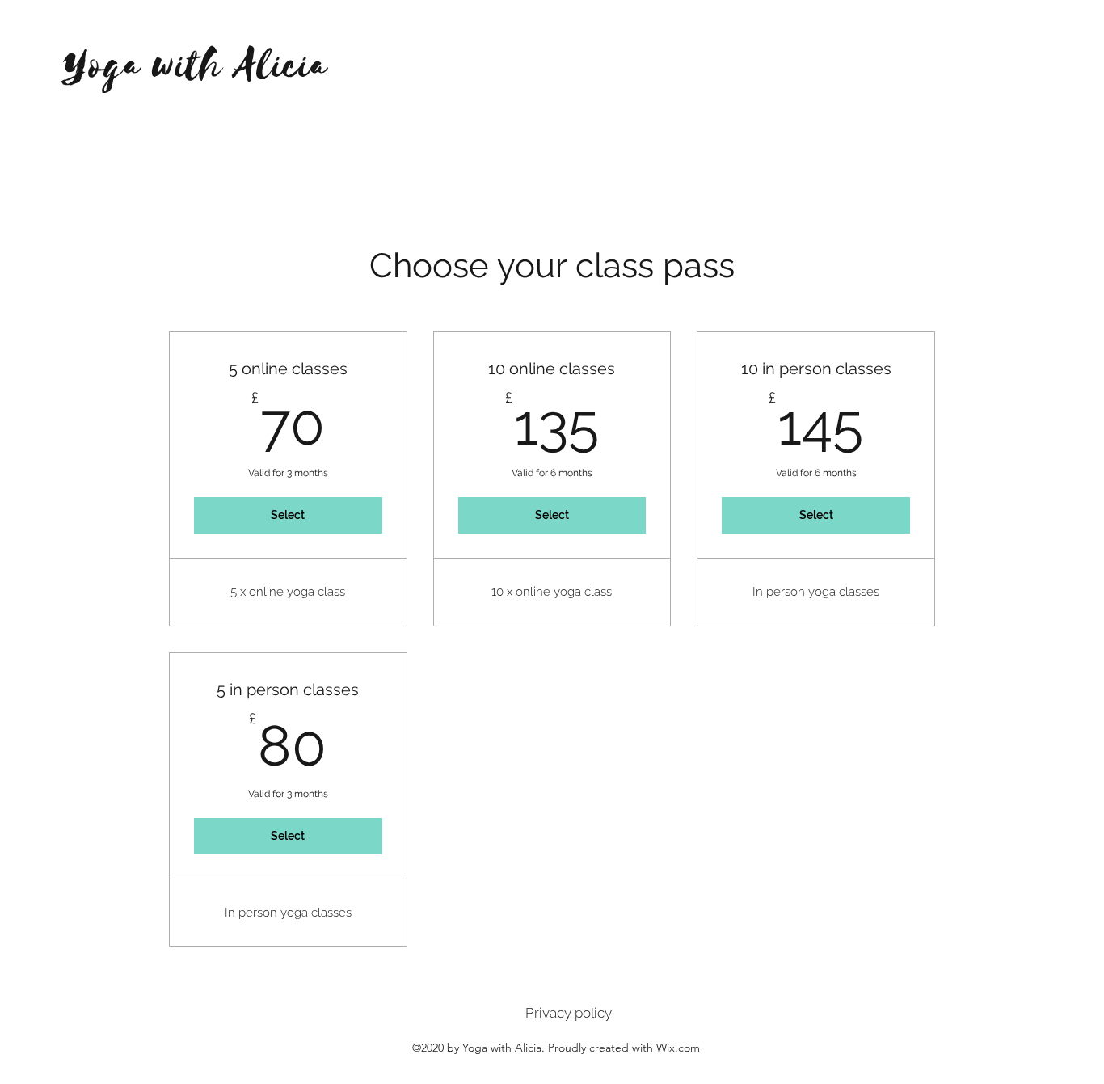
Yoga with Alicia (196, 66)
